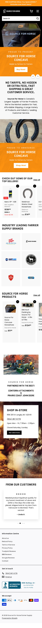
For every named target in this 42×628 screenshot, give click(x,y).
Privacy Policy (7, 548)
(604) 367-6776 (14, 419)
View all (36, 180)
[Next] (38, 76)
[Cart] (31, 11)
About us (5, 538)
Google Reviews (8, 558)
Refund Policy (7, 541)
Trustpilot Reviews (9, 551)
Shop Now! (21, 165)
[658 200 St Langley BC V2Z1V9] (21, 440)
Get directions (14, 433)
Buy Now (21, 69)
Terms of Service (8, 545)
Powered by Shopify (10, 618)
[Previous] (33, 76)
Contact (5, 561)
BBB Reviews (7, 554)
